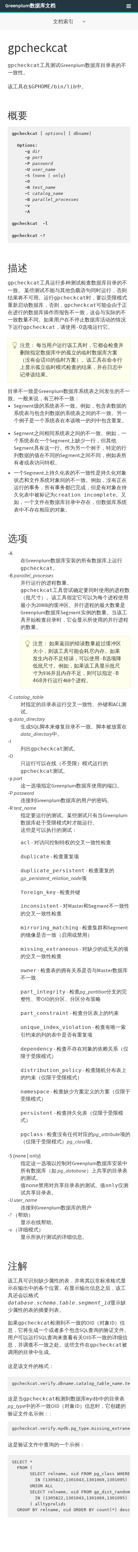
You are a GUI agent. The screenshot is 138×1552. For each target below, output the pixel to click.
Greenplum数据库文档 (30, 5)
